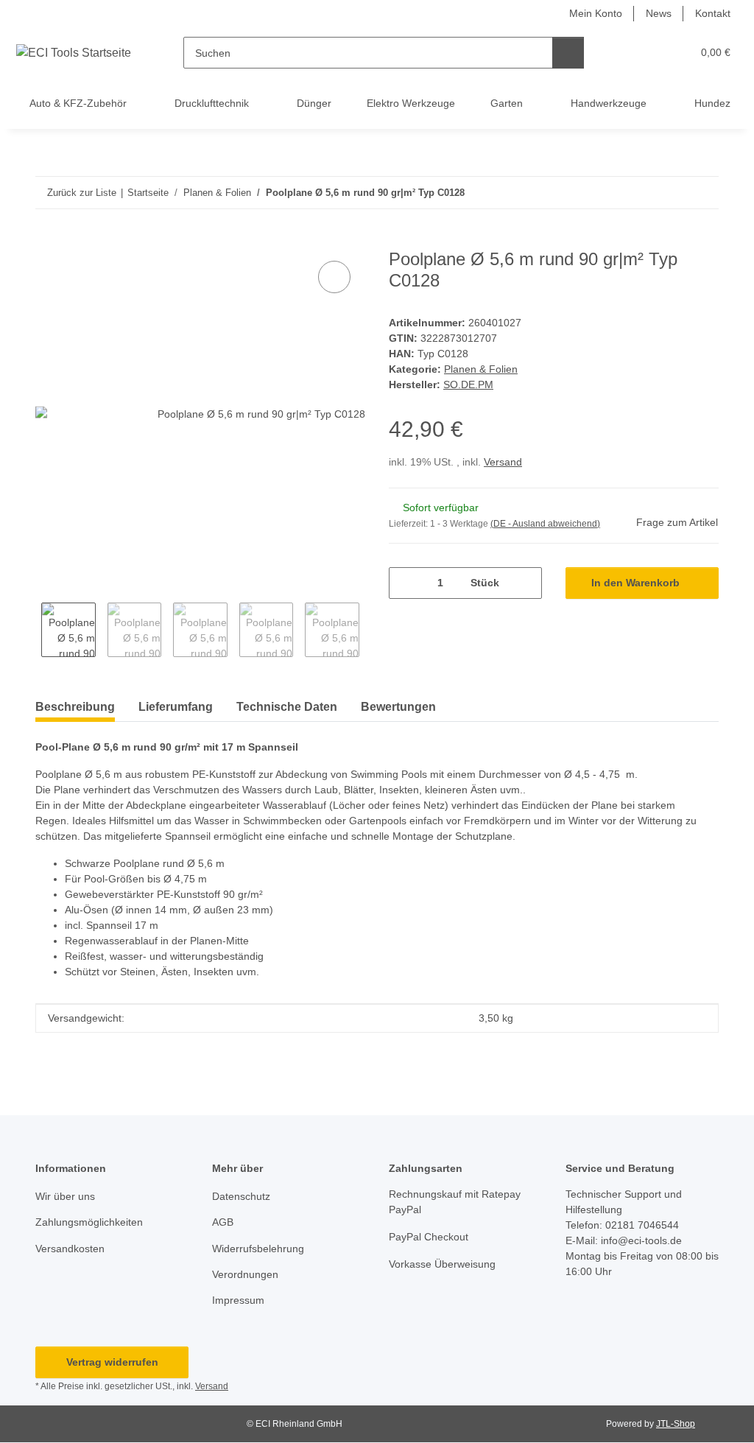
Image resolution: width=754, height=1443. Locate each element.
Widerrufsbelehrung (258, 1248)
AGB (222, 1222)
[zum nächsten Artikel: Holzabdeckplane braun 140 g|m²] (703, 192)
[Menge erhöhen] (525, 583)
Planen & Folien (481, 369)
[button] (623, 52)
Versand (503, 462)
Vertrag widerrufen (112, 1362)
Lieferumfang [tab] (175, 707)
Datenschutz (241, 1196)
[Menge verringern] (405, 583)
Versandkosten (70, 1248)
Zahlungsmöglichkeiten (89, 1222)
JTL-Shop (675, 1424)
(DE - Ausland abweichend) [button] (545, 524)
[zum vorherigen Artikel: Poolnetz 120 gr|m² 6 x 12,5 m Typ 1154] (671, 192)
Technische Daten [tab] (286, 707)
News (659, 13)
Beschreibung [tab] (75, 707)
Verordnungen (245, 1274)
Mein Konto (595, 13)
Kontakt (712, 13)
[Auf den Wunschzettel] (334, 277)
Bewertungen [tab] (398, 707)
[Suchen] (568, 53)
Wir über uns (65, 1196)
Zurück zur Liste (81, 192)
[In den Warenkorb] (47, 241)
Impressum (238, 1300)
